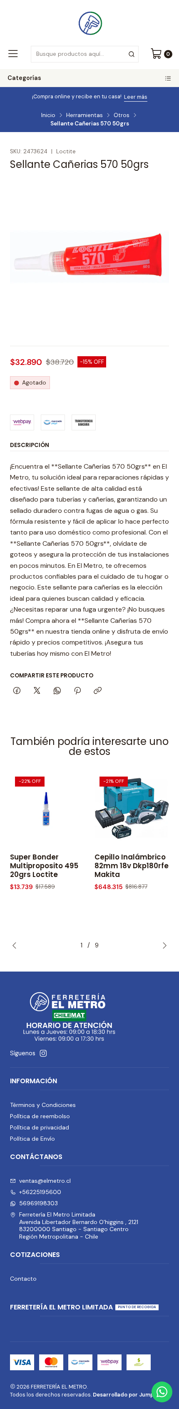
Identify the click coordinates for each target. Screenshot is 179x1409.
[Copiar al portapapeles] (97, 691)
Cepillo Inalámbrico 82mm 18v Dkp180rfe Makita (131, 865)
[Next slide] (163, 945)
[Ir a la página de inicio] (89, 22)
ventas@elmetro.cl (45, 1180)
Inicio (48, 115)
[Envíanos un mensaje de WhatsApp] (162, 1392)
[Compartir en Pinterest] (77, 691)
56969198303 (38, 1203)
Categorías (24, 78)
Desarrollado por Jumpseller (130, 1394)
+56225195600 (40, 1192)
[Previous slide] (16, 945)
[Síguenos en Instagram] (43, 1053)
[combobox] (84, 54)
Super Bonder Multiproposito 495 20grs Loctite (44, 865)
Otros (121, 115)
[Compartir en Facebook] (17, 691)
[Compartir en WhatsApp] (57, 691)
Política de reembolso (40, 1116)
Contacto (23, 1278)
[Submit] (131, 54)
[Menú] (13, 54)
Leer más (124, 96)
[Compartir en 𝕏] (37, 691)
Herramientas (84, 115)
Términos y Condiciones (43, 1105)
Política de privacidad (39, 1127)
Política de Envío (32, 1138)
